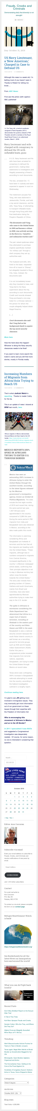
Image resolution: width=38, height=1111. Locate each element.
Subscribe (12, 875)
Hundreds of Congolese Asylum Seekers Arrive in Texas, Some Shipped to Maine (18, 1071)
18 (27, 804)
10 (23, 800)
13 (6, 804)
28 (11, 812)
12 (31, 800)
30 (19, 812)
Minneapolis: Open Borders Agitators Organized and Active (17, 1059)
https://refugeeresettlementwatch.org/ (18, 947)
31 (23, 812)
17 (23, 804)
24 (23, 808)
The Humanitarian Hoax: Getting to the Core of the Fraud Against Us (17, 1065)
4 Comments (19, 72)
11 (27, 800)
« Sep (6, 818)
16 (19, 804)
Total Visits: (8, 1104)
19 (31, 804)
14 (11, 804)
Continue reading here (13, 692)
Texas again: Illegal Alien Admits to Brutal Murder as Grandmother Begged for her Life (18, 1051)
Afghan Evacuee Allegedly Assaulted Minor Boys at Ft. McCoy (17, 1031)
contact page (20, 906)
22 (15, 808)
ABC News (13, 91)
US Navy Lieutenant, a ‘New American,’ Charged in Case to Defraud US (18, 63)
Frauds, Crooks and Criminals (19, 7)
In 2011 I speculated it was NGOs (18, 728)
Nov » (12, 818)
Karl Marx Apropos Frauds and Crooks (17, 1020)
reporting (8, 396)
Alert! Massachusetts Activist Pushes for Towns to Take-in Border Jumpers (18, 1044)
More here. (8, 337)
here (20, 407)
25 (27, 808)
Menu (20, 20)
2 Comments (19, 388)
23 (19, 808)
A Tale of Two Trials (11, 1017)
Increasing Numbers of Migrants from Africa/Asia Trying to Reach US (19, 379)
